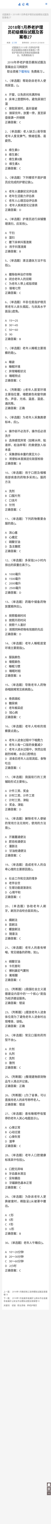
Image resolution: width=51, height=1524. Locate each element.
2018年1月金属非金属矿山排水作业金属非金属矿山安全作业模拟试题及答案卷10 (25, 1299)
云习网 (14, 43)
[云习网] (23, 5)
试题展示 (6, 14)
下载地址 (24, 71)
